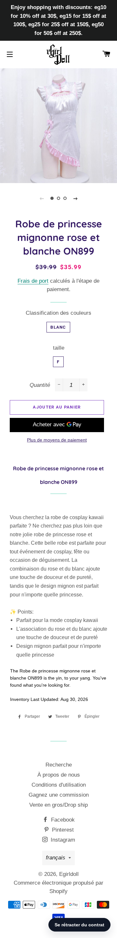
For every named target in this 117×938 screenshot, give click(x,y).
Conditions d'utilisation (59, 785)
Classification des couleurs (58, 313)
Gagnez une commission (59, 795)
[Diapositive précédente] (41, 198)
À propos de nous (58, 775)
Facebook (62, 820)
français (55, 858)
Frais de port (33, 281)
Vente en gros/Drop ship (58, 805)
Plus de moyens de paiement (57, 439)
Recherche (59, 765)
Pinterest (62, 830)
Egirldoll (69, 874)
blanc (58, 327)
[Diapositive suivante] (75, 198)
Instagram (62, 840)
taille (58, 348)
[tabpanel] (58, 125)
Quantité (40, 385)
